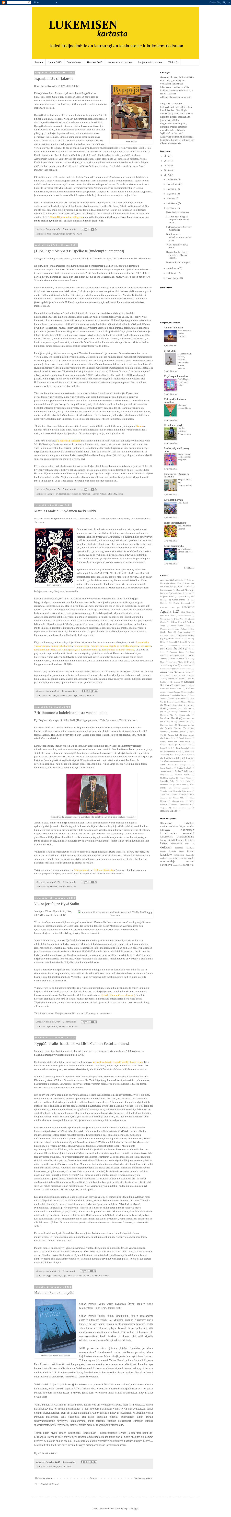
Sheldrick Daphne (167, 778)
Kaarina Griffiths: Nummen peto (184, 431)
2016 (166, 156)
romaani (190, 861)
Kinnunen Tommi (176, 678)
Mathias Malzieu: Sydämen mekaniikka (65, 511)
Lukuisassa (145, 645)
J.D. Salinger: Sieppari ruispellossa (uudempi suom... (178, 219)
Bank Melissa (184, 586)
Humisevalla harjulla (61, 645)
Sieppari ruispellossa (68, 494)
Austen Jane (189, 583)
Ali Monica (179, 580)
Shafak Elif (180, 771)
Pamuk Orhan (65, 1466)
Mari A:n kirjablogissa (68, 649)
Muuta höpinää (167, 840)
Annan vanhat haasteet (120, 62)
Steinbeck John (166, 785)
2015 (166, 160)
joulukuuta (172, 179)
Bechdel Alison (183, 590)
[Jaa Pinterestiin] (95, 229)
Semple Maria (165, 771)
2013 (166, 170)
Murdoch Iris (188, 718)
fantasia (172, 851)
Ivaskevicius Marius (183, 669)
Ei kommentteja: (70, 691)
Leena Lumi (170, 351)
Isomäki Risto (186, 665)
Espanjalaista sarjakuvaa (53, 79)
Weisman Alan (178, 801)
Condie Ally (165, 619)
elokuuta (171, 198)
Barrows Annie (166, 590)
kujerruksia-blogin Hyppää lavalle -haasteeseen (118, 1061)
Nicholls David (184, 722)
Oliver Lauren (188, 735)
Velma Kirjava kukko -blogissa (66, 217)
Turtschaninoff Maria (169, 791)
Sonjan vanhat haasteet (150, 62)
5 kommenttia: (70, 489)
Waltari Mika (178, 798)
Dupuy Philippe (181, 629)
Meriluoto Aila (166, 715)
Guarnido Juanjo (177, 652)
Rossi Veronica (188, 755)
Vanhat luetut (74, 62)
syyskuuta (172, 193)
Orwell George (185, 738)
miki (175, 858)
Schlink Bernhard (184, 768)
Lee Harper (181, 695)
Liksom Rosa (172, 702)
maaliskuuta (173, 278)
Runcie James (172, 761)
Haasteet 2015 (94, 62)
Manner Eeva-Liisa (85, 1275)
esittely (163, 851)
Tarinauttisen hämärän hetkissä (118, 649)
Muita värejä (52, 1466)
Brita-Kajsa (183, 502)
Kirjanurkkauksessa (44, 649)
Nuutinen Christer (178, 732)
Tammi (120, 494)
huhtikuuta (172, 273)
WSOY (79, 234)
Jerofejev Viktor (65, 1026)
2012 (166, 175)
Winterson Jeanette (178, 804)
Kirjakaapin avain (173, 500)
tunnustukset (177, 865)
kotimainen (179, 855)
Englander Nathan (167, 635)
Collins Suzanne (184, 615)
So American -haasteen (68, 440)
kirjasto (190, 851)
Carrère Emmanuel (182, 603)
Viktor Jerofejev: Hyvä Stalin (56, 904)
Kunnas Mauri (176, 688)
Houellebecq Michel (176, 662)
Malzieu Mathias (65, 695)
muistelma (183, 858)
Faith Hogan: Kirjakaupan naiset (184, 382)
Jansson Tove (166, 672)
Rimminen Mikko (174, 751)
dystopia (179, 848)
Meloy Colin (169, 712)
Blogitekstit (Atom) (49, 1484)
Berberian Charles (167, 593)
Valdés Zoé (164, 794)
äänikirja (188, 864)
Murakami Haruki (169, 718)
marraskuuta (173, 184)
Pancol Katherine (167, 745)
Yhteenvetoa (176, 843)
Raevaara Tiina (185, 745)
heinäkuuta (172, 203)
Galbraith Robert (187, 645)
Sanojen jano (81, 869)
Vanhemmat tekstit (143, 1478)
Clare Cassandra (187, 612)
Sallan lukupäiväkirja (175, 523)
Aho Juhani (165, 580)
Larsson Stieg (168, 695)
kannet (181, 851)
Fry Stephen (52, 886)
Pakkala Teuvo (166, 742)
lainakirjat (190, 855)
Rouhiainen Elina (172, 758)
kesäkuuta (172, 208)
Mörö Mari (168, 722)
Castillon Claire (167, 608)
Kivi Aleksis (175, 682)
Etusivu (39, 62)
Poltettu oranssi (102, 1275)
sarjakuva (70, 234)
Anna (163, 77)
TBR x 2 (173, 62)
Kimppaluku (166, 823)
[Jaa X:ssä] (89, 229)
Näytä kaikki (189, 568)
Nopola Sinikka (173, 728)
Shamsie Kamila (182, 775)
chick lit (189, 843)
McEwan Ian (189, 708)
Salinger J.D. (52, 494)
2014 (166, 165)
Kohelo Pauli (179, 685)
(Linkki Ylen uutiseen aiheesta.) (118, 995)
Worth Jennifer (179, 808)
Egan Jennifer (184, 632)
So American (84, 494)
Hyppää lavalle (53, 1275)
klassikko (166, 854)
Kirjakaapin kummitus (176, 376)
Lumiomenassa (81, 645)
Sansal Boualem (166, 768)
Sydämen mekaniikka (84, 695)
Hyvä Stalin (52, 1026)
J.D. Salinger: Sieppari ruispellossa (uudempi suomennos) (79, 251)
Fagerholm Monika (173, 638)
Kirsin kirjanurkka (174, 546)
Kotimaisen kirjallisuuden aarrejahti (177, 831)
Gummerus (51, 695)
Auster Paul (168, 587)
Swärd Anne (181, 785)
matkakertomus (166, 858)
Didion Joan (176, 622)
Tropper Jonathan (181, 788)
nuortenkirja (167, 861)
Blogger (134, 1508)
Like (76, 1026)
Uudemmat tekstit (43, 1478)
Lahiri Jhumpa (174, 692)
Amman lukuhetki (173, 327)
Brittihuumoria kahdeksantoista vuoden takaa (70, 713)
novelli (191, 858)
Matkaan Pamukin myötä (54, 1293)
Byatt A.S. (182, 597)
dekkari (165, 847)
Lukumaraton (166, 837)
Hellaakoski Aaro (177, 655)
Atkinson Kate (175, 583)
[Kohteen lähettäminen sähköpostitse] (83, 229)
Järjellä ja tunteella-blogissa (123, 645)
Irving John (171, 665)
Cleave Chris (169, 615)
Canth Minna (178, 600)
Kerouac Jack (179, 675)
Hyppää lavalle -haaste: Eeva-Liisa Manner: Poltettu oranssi (81, 1044)
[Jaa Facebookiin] (92, 229)
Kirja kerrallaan (68, 1275)
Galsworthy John (174, 648)
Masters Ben (175, 708)
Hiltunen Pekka (177, 659)
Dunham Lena (165, 629)
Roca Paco (51, 234)
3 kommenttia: (70, 882)
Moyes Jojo (184, 715)
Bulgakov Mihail (167, 597)
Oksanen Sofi (172, 735)
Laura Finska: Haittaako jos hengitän (184, 457)
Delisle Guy (179, 619)
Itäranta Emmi (166, 669)
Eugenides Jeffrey (186, 635)
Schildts (62, 886)
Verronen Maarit (179, 794)
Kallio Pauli (165, 675)
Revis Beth (180, 748)
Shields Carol (185, 778)
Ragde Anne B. (166, 748)
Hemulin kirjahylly (174, 425)
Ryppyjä (61, 234)
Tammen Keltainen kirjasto (103, 494)
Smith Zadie (185, 781)
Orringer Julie (169, 738)
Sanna (139, 426)
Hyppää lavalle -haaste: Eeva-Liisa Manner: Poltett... (177, 255)
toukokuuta (172, 268)
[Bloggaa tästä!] (86, 229)
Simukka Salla (167, 781)
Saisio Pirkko (167, 764)
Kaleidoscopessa (90, 649)
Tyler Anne (186, 791)
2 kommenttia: (70, 229)
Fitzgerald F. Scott (176, 642)
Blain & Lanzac (184, 593)
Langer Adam (188, 692)
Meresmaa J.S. (184, 711)
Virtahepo (71, 886)
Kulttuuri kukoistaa (104, 869)
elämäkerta (190, 848)
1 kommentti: (69, 1271)
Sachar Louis (186, 761)
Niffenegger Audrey (186, 725)
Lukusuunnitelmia (185, 836)
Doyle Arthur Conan (180, 625)
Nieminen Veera (166, 725)
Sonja (163, 103)
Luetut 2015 (55, 62)
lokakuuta (172, 189)
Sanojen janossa (99, 645)
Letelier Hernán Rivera (177, 698)
